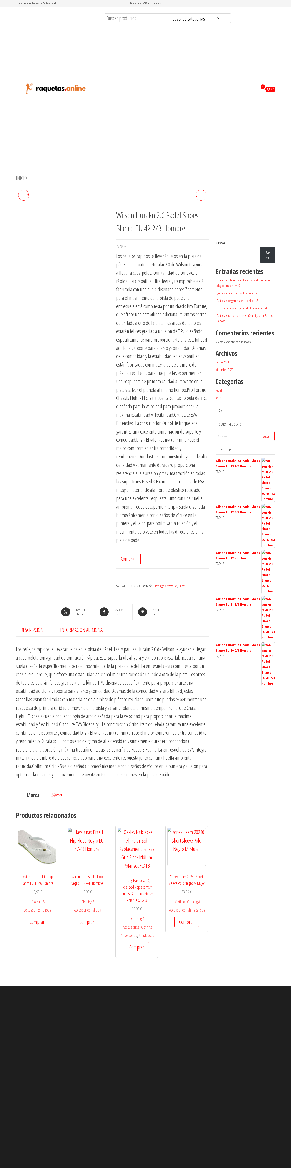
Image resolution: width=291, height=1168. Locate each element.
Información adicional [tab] (82, 629)
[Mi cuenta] (253, 88)
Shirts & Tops (196, 910)
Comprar (128, 558)
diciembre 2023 (224, 369)
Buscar (220, 243)
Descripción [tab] (31, 629)
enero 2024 (222, 362)
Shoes (182, 586)
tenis (218, 397)
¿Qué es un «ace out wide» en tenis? (237, 293)
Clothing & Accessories (165, 586)
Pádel (219, 390)
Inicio (21, 178)
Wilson (56, 795)
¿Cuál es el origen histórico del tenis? (237, 300)
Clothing (180, 901)
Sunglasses (146, 935)
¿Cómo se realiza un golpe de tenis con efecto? (242, 308)
